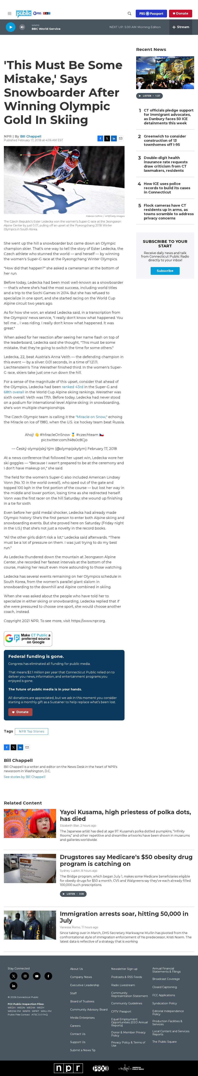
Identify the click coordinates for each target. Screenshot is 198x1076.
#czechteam (87, 435)
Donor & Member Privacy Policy (128, 1034)
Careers (75, 1026)
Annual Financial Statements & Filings (166, 970)
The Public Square (164, 1041)
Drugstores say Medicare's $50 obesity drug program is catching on (126, 860)
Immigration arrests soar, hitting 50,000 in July (124, 917)
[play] (11, 27)
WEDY (40, 1007)
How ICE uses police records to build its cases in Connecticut (167, 188)
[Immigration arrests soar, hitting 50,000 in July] (30, 925)
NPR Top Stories (31, 731)
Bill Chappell (30, 136)
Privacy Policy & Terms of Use (128, 1044)
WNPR (26, 1011)
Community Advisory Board (89, 1009)
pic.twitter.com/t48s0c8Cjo (64, 440)
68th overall (14, 392)
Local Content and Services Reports (170, 1033)
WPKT (35, 1011)
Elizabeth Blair (69, 825)
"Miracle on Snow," (91, 417)
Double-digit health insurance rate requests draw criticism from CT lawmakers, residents (166, 164)
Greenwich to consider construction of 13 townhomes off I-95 (165, 140)
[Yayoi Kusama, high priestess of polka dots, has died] (30, 823)
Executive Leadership (84, 985)
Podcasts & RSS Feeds (126, 977)
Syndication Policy (164, 1003)
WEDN (21, 1007)
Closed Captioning (164, 987)
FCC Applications (163, 995)
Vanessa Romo (70, 927)
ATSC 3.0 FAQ (40, 1014)
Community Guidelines (126, 1003)
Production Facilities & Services (167, 1023)
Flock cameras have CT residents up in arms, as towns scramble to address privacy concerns (169, 212)
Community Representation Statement (129, 995)
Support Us (77, 1042)
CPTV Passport (121, 1011)
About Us (76, 969)
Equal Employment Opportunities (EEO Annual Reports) (129, 1022)
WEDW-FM (14, 1011)
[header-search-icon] (129, 13)
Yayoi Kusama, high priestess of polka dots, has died (125, 815)
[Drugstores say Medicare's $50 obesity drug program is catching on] (30, 868)
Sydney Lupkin (70, 870)
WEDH (11, 1007)
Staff (73, 993)
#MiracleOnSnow (55, 435)
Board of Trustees (82, 1001)
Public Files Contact (19, 1014)
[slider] (28, 27)
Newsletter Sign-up (124, 969)
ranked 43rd (72, 387)
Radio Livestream (123, 985)
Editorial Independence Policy (168, 1013)
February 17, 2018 (102, 449)
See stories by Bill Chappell (24, 777)
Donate (182, 13)
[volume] (22, 27)
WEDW (31, 1007)
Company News (81, 977)
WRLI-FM (46, 1011)
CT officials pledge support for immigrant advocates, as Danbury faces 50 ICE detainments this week (169, 116)
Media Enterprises (82, 1017)
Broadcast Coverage (166, 979)
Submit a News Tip (83, 1050)
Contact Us (77, 1034)
